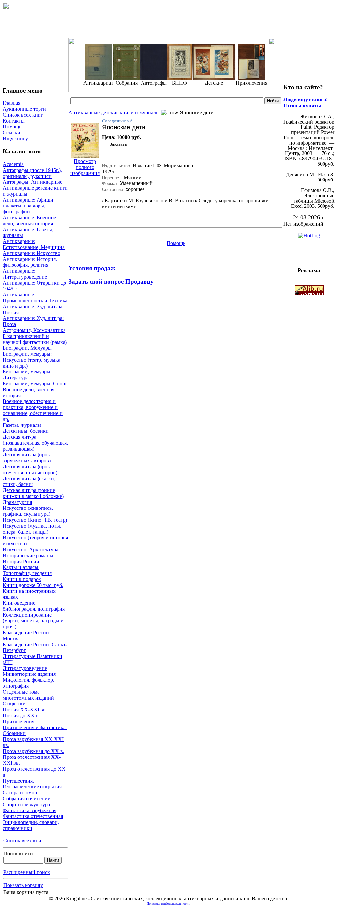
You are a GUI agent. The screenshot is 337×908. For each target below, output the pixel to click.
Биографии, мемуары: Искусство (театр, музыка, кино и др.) (32, 360)
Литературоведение (25, 668)
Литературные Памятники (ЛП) (32, 659)
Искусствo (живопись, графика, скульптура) (28, 511)
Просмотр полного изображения (85, 167)
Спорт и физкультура (26, 804)
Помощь (12, 126)
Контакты (14, 121)
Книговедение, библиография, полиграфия (34, 606)
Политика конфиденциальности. (168, 903)
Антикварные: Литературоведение (25, 274)
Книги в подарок (22, 579)
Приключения (18, 721)
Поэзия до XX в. (21, 715)
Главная (11, 103)
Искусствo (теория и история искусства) (35, 540)
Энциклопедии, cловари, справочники (31, 825)
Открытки (14, 703)
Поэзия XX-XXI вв (24, 709)
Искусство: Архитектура (30, 549)
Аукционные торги (24, 109)
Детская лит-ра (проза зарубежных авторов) (27, 457)
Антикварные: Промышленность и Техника (35, 297)
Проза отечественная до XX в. (34, 772)
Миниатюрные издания (29, 674)
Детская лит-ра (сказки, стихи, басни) (29, 481)
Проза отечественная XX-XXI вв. (32, 760)
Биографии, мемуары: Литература (27, 374)
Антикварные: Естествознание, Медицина (34, 244)
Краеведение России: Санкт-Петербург (35, 647)
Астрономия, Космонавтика (34, 330)
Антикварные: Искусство (31, 253)
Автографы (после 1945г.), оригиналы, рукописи (32, 173)
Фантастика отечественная (33, 816)
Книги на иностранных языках (29, 594)
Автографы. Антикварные (32, 182)
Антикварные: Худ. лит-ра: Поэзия (33, 309)
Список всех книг (23, 115)
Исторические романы (28, 555)
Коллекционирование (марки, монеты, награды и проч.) (33, 620)
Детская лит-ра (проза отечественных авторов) (30, 469)
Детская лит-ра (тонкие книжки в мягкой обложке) (33, 493)
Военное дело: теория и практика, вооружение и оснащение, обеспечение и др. (33, 410)
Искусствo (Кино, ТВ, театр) (35, 520)
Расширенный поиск (26, 872)
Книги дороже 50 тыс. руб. (33, 585)
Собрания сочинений (27, 798)
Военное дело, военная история (28, 392)
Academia (13, 164)
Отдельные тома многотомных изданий (28, 695)
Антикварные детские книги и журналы (35, 191)
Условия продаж (91, 268)
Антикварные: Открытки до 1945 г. (34, 285)
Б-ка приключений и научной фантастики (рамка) (35, 339)
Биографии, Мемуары (27, 348)
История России (21, 561)
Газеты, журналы (22, 425)
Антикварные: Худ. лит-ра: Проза (33, 321)
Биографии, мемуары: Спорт (35, 383)
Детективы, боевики (26, 431)
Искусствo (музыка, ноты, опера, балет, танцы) (32, 529)
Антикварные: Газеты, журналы (28, 232)
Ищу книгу (15, 138)
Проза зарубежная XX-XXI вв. (33, 742)
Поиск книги (18, 853)
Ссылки (11, 132)
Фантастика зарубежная (29, 810)
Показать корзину (23, 885)
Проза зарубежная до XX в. (33, 751)
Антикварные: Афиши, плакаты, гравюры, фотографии (29, 205)
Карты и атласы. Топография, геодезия (27, 570)
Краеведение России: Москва (26, 635)
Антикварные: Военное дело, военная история (29, 220)
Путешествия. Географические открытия (32, 783)
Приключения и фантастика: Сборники (35, 730)
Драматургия (17, 502)
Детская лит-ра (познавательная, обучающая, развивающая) (35, 443)
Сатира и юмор (20, 792)
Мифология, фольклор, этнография (28, 683)
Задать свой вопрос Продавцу (111, 281)
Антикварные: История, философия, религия (30, 262)
